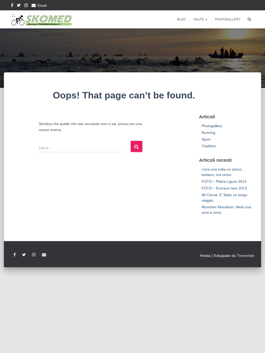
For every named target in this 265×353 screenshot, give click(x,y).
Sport (206, 139)
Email (42, 5)
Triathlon (209, 146)
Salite (199, 19)
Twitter (19, 6)
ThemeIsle (245, 256)
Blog (181, 19)
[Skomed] (41, 19)
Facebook (12, 6)
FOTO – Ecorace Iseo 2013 (224, 188)
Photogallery (227, 19)
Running (208, 133)
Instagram (26, 6)
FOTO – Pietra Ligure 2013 (224, 181)
